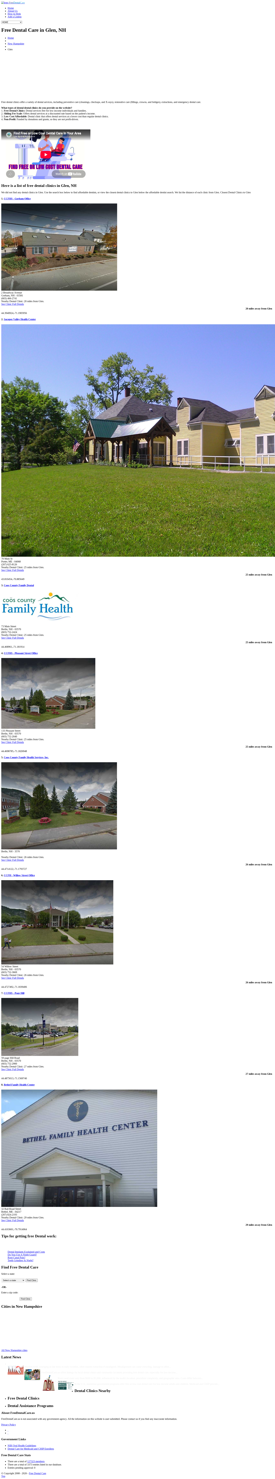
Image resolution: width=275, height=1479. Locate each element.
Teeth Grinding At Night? (20, 1260)
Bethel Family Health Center (19, 1084)
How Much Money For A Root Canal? (78, 1375)
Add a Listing (14, 16)
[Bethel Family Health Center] (79, 1206)
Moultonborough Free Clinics (22, 1327)
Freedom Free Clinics (18, 1322)
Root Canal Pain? (16, 1257)
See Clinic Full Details (12, 304)
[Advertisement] (137, 75)
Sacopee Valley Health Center (20, 319)
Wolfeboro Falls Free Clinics (22, 1342)
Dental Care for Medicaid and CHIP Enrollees (31, 1448)
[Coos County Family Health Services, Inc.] (59, 848)
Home (11, 8)
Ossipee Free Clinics (18, 1330)
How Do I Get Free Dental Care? (59, 1369)
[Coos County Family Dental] (41, 623)
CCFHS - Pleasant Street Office (21, 653)
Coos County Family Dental (19, 585)
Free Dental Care (37, 1473)
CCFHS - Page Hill (14, 993)
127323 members (36, 1461)
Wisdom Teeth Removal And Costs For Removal (50, 1363)
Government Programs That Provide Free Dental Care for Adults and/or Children (118, 1381)
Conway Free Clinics (18, 1316)
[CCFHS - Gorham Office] (59, 289)
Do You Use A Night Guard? (22, 1254)
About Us (13, 11)
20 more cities (15, 1345)
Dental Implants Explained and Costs (26, 1251)
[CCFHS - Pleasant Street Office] (48, 727)
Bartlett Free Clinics (18, 1313)
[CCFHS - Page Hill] (39, 1055)
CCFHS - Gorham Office (17, 198)
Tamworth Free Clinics (19, 1333)
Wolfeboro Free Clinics (19, 1336)
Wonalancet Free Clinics (20, 1339)
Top (3, 1476)
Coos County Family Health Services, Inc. (26, 757)
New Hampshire (16, 43)
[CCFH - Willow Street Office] (57, 963)
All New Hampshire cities (14, 1350)
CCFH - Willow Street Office (19, 875)
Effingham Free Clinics (19, 1319)
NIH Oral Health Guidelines (22, 1445)
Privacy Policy (8, 1424)
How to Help (14, 13)
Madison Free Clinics (18, 1324)
